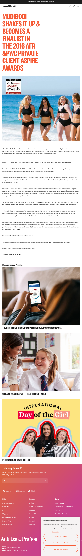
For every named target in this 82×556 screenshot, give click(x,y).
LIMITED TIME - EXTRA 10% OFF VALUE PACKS (41, 1)
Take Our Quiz (59, 503)
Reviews (31, 503)
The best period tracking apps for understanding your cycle (32, 327)
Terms (9, 550)
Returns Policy (7, 521)
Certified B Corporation (36, 507)
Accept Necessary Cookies (61, 543)
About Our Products (61, 514)
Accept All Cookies (61, 536)
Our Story (32, 510)
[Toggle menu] (78, 6)
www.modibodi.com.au (26, 236)
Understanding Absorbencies (64, 507)
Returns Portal (7, 524)
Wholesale (24, 550)
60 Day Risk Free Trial (9, 517)
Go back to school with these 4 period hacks (24, 393)
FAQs (4, 510)
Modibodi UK (11, 547)
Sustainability (33, 514)
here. (33, 248)
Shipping (5, 514)
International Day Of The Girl (16, 460)
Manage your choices (61, 549)
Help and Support (8, 503)
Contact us (6, 507)
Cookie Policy (55, 532)
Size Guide (58, 510)
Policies (16, 550)
